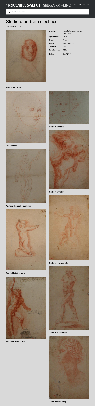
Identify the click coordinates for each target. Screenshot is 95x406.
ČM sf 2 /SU (67, 54)
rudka (64, 46)
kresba (65, 36)
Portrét (65, 40)
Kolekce (86, 5)
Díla (75, 5)
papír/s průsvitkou (68, 43)
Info (80, 5)
